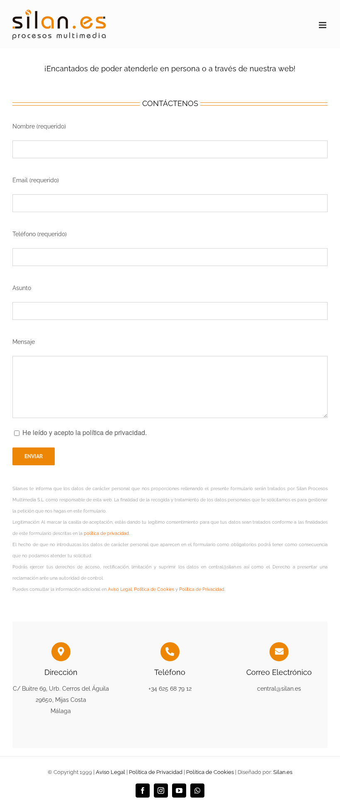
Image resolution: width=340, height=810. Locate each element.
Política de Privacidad (201, 589)
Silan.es (282, 772)
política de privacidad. (107, 533)
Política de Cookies (154, 589)
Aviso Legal (120, 589)
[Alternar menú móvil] (323, 25)
